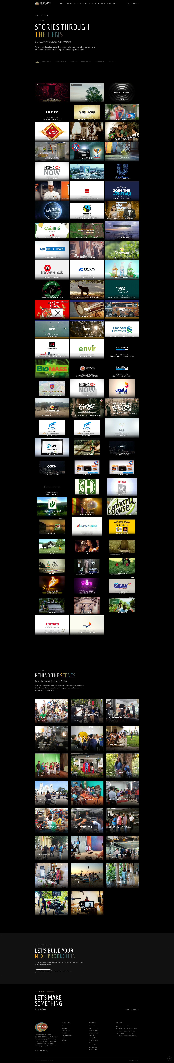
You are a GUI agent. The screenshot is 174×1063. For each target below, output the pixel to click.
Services (69, 3)
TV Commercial (60, 61)
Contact (64, 1040)
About (115, 3)
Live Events (92, 1037)
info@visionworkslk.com (125, 1026)
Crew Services (93, 1047)
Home (61, 3)
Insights (64, 1042)
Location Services (94, 1044)
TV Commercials (93, 1028)
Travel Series (100, 61)
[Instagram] (38, 1050)
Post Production (93, 1040)
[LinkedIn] (46, 1050)
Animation (112, 61)
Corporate (74, 61)
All (37, 61)
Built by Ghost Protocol (134, 1060)
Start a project (43, 971)
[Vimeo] (44, 1050)
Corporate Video (93, 1030)
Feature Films (92, 1026)
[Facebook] (35, 1050)
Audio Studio (92, 1042)
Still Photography (93, 1033)
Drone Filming (93, 1035)
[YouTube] (41, 1050)
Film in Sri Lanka (80, 3)
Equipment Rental (94, 1049)
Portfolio (92, 3)
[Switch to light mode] (128, 3)
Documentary (86, 61)
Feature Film (46, 61)
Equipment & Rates (104, 3)
